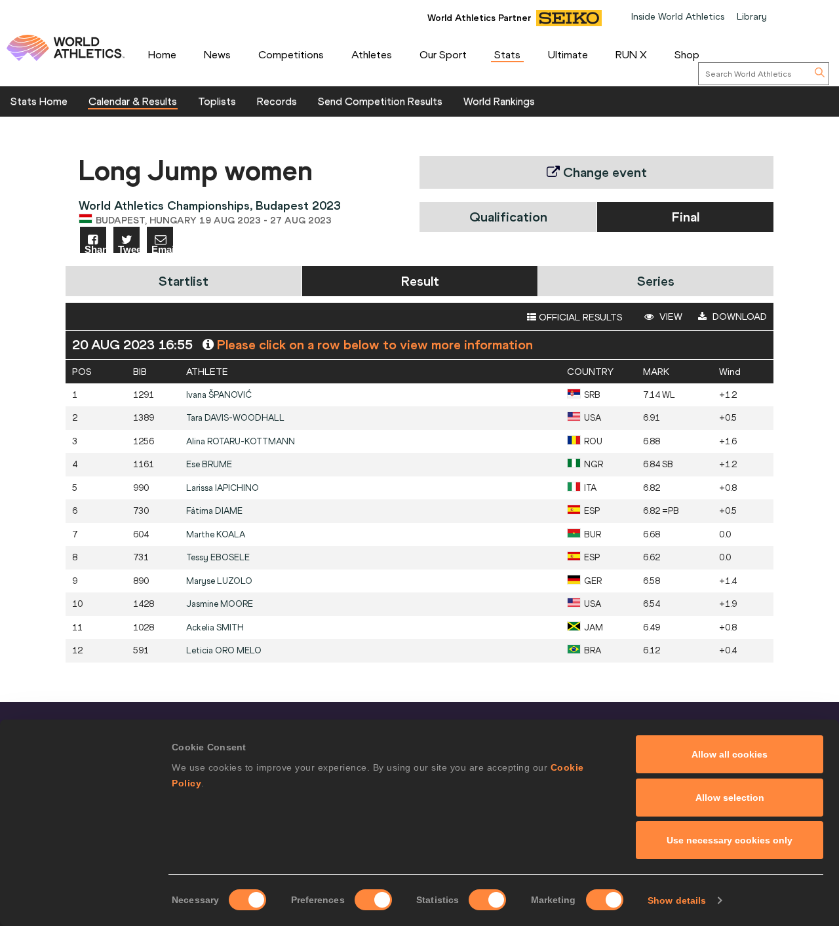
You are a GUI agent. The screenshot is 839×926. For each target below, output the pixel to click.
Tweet (129, 248)
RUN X (631, 54)
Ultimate (568, 54)
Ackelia (215, 627)
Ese (209, 464)
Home (162, 54)
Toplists (217, 100)
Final (685, 216)
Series (655, 281)
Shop (686, 54)
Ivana (219, 394)
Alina (240, 441)
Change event (603, 172)
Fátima (214, 510)
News (217, 54)
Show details (677, 900)
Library (752, 16)
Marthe (215, 534)
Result (420, 281)
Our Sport (443, 54)
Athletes (371, 54)
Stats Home (39, 100)
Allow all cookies (730, 754)
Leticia (224, 650)
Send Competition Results (380, 100)
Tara (235, 417)
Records (277, 100)
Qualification (508, 216)
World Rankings (499, 100)
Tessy (218, 557)
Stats (507, 54)
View (669, 316)
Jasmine (219, 603)
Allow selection (729, 797)
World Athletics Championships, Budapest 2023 (210, 205)
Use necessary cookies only (729, 840)
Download (738, 316)
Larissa (222, 487)
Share (95, 248)
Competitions (291, 54)
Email (162, 248)
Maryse (219, 581)
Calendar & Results (132, 100)
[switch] (373, 899)
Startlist (183, 281)
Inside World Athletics (677, 16)
